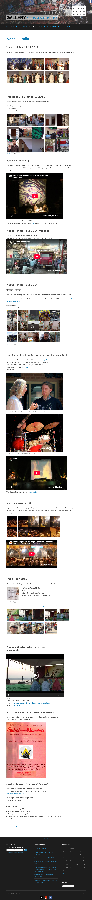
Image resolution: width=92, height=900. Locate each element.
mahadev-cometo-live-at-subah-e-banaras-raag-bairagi (32, 703)
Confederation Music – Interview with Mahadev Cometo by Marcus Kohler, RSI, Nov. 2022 (45, 869)
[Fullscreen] (62, 695)
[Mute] (59, 695)
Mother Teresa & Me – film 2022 (44, 858)
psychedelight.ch (34, 492)
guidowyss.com (49, 360)
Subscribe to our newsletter (14, 847)
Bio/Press (55, 26)
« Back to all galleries (13, 827)
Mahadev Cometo (17, 893)
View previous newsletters (14, 852)
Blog (8, 26)
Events (24, 26)
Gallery (34, 26)
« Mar (63, 873)
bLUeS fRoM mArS (40, 848)
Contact (67, 26)
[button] (35, 675)
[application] (35, 675)
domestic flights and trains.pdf (45, 606)
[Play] (9, 695)
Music (15, 26)
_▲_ (46, 837)
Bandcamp (16, 705)
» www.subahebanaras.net (15, 793)
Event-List (24, 367)
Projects (44, 26)
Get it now (82, 18)
